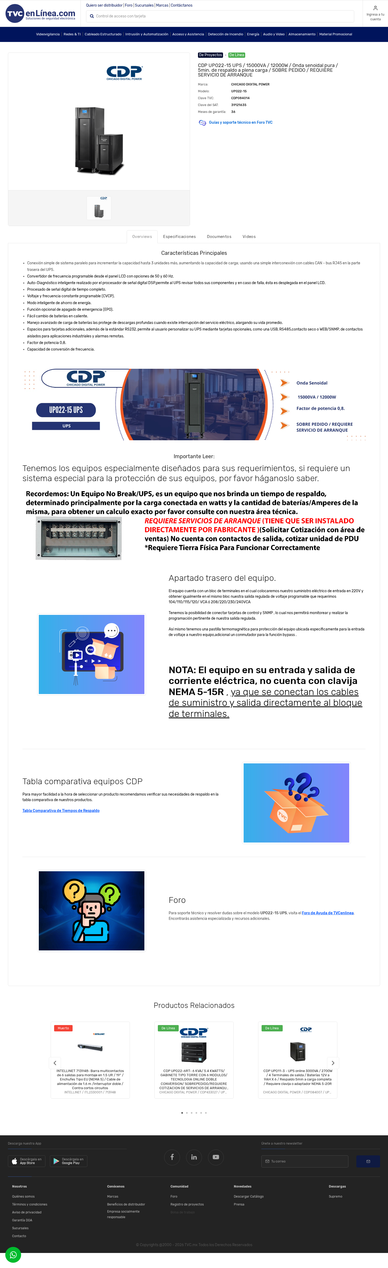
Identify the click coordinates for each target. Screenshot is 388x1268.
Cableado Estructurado (103, 34)
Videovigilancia (48, 34)
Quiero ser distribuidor (104, 5)
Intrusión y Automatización (146, 34)
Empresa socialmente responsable (123, 1214)
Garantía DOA (22, 1220)
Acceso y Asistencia (188, 34)
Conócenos (116, 1186)
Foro (129, 5)
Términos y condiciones (29, 1204)
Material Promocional (335, 34)
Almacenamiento (301, 34)
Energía (253, 34)
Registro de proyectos (187, 1204)
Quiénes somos (23, 1196)
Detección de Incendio (225, 34)
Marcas (162, 5)
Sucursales (144, 5)
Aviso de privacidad (26, 1212)
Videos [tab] (249, 236)
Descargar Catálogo (249, 1196)
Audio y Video (274, 34)
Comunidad (179, 1186)
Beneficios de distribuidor (126, 1204)
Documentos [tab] (219, 236)
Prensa (239, 1204)
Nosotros (19, 1186)
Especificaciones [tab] (179, 236)
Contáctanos (181, 5)
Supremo (335, 1196)
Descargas (337, 1186)
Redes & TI (72, 34)
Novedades (243, 1186)
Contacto (19, 1236)
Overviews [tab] (142, 236)
